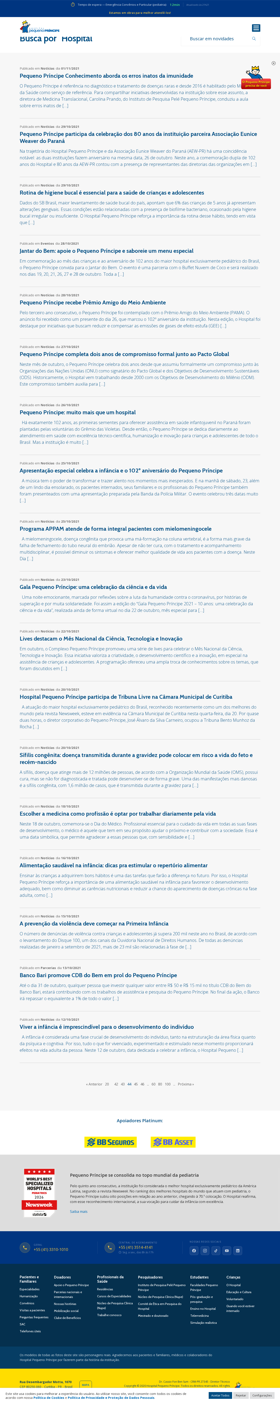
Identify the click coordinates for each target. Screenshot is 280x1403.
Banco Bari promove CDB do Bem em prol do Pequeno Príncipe (98, 975)
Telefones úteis (30, 1331)
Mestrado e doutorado (153, 1316)
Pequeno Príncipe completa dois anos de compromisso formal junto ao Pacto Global (124, 354)
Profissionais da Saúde (110, 1279)
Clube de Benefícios (67, 1318)
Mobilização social (66, 1311)
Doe (256, 78)
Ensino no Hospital (203, 1309)
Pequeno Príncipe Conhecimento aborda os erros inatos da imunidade (106, 75)
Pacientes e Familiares (29, 1279)
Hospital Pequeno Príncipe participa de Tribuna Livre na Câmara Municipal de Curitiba (126, 696)
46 (142, 1084)
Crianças (233, 1277)
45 (136, 1084)
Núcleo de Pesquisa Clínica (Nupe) (160, 1297)
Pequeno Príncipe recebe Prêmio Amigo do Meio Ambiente (93, 302)
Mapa (85, 1385)
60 (154, 1084)
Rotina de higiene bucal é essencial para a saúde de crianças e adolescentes (112, 192)
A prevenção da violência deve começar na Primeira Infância (94, 923)
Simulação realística (203, 1323)
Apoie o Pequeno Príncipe (71, 1285)
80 (160, 1084)
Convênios (27, 1303)
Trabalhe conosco (109, 1315)
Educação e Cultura (238, 1292)
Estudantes (199, 1277)
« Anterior (94, 1084)
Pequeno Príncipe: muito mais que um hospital (78, 412)
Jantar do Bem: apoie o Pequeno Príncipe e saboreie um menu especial (106, 250)
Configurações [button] (262, 1395)
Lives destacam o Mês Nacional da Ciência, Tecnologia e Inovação (101, 638)
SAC (22, 1324)
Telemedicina (199, 1316)
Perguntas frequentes (34, 1317)
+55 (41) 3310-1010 (51, 1249)
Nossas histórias (65, 1304)
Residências (105, 1289)
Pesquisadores (150, 1277)
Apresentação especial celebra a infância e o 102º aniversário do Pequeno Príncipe (121, 470)
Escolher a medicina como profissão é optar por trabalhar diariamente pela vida (118, 813)
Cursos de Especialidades (114, 1296)
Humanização (29, 1296)
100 (168, 1084)
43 (123, 1084)
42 (116, 1084)
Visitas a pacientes (32, 1310)
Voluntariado (234, 1299)
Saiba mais (79, 1211)
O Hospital (233, 1285)
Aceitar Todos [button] (220, 1395)
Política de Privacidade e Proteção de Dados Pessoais (111, 1397)
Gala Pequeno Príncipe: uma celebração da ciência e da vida (93, 586)
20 (107, 1084)
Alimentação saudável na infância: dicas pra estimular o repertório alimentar (114, 865)
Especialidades (30, 1289)
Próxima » (186, 1084)
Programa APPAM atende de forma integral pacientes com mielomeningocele (116, 528)
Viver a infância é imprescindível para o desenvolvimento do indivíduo (107, 1026)
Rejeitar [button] (241, 1395)
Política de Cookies (48, 1397)
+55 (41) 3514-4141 (136, 1247)
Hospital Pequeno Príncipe (40, 27)
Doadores (62, 1277)
